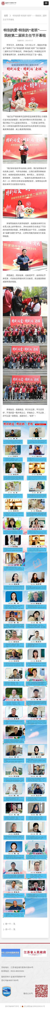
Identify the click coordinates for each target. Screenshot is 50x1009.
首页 (6, 16)
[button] (46, 3)
